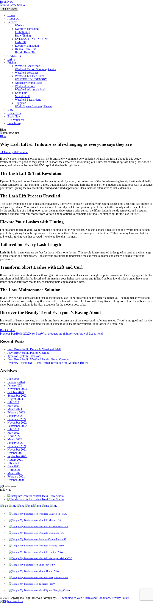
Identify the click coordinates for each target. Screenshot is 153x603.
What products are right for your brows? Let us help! (66, 333)
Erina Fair (21, 92)
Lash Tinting (22, 32)
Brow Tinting (23, 35)
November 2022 (17, 422)
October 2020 (15, 479)
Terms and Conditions (97, 597)
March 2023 (14, 409)
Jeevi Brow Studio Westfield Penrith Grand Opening (38, 359)
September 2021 (17, 456)
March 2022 (14, 439)
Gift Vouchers (15, 119)
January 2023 (15, 415)
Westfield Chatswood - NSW (52, 513)
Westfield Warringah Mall (30, 89)
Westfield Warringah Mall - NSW (55, 558)
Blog (10, 109)
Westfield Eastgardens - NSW (53, 577)
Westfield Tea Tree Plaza (29, 76)
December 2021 (16, 446)
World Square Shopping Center (33, 106)
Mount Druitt (22, 96)
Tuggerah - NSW (46, 583)
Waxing (19, 25)
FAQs (11, 59)
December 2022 (16, 419)
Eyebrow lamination (27, 45)
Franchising (14, 123)
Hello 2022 (14, 333)
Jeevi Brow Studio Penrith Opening (28, 352)
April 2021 (13, 469)
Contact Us (14, 113)
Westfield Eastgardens (28, 99)
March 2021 (14, 473)
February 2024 (16, 382)
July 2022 (13, 429)
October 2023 (15, 392)
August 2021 (15, 459)
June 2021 (13, 466)
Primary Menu (9, 8)
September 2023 (17, 395)
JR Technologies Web (69, 597)
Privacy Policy (120, 597)
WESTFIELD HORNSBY (31, 79)
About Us (13, 18)
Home (11, 15)
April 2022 (13, 436)
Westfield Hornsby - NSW (51, 545)
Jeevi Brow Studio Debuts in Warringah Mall (34, 349)
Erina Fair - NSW (47, 564)
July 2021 (13, 463)
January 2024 (15, 385)
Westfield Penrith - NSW (50, 552)
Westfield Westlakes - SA (51, 532)
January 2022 (15, 442)
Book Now (6, 1)
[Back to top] (11, 601)
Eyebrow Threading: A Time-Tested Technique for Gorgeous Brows (47, 362)
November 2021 (17, 449)
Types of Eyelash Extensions (24, 356)
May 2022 (13, 432)
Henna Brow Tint (25, 49)
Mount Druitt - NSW (48, 571)
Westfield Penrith (25, 86)
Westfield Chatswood (27, 65)
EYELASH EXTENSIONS (32, 38)
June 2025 (13, 378)
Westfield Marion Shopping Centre (35, 69)
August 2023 (15, 399)
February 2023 (16, 412)
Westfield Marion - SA (49, 520)
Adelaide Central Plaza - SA (52, 539)
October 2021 (15, 452)
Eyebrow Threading (27, 28)
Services (12, 22)
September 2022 (17, 425)
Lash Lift (20, 42)
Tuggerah (20, 103)
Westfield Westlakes (26, 72)
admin (24, 152)
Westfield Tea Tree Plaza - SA (53, 526)
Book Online (7, 330)
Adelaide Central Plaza (28, 82)
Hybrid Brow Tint (25, 52)
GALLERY (14, 55)
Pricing (11, 62)
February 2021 (16, 476)
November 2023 (17, 388)
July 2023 (13, 402)
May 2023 (13, 405)
